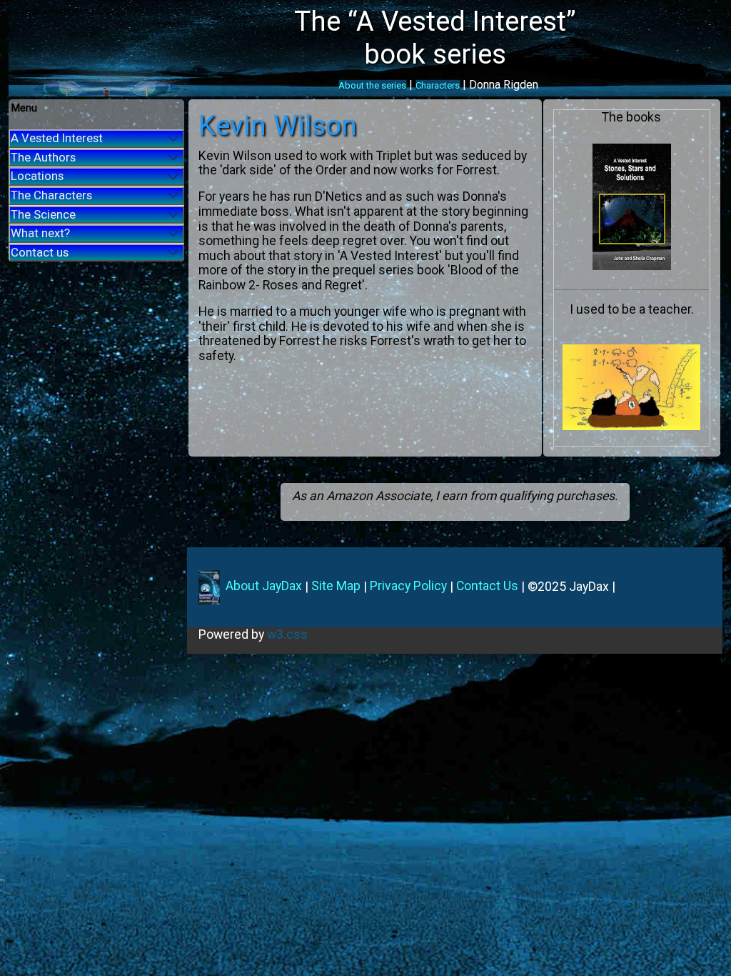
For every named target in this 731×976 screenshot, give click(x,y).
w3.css (287, 634)
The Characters (51, 195)
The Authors (43, 157)
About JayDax (262, 586)
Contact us (40, 252)
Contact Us (487, 586)
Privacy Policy (408, 586)
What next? (40, 233)
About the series (372, 85)
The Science (43, 214)
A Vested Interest (57, 138)
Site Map (336, 586)
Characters (437, 85)
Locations (37, 176)
